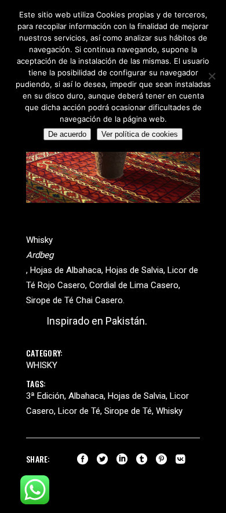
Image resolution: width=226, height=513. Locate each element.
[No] (211, 76)
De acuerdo (67, 134)
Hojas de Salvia (137, 396)
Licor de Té (79, 411)
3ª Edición (45, 396)
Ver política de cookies (139, 134)
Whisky (41, 365)
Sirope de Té (128, 411)
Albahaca (86, 396)
